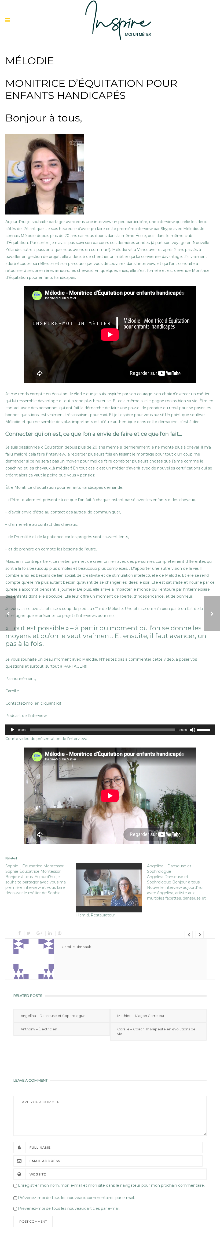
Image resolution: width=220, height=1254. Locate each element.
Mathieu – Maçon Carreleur (140, 1015)
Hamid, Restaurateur (95, 915)
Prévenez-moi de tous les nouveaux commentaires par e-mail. (76, 1197)
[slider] (204, 729)
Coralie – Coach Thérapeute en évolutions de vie (156, 1031)
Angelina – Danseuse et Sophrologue (53, 1015)
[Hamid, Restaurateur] (109, 887)
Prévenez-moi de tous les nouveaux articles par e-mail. (69, 1208)
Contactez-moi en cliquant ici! (33, 703)
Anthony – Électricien (39, 1029)
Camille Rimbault (76, 947)
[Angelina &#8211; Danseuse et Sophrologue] (182, 882)
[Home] (118, 20)
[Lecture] (12, 730)
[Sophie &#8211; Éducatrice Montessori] (40, 879)
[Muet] (192, 730)
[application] (110, 729)
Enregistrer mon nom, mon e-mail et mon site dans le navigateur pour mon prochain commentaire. (111, 1185)
